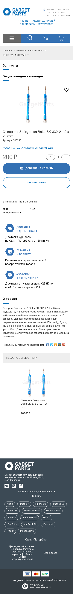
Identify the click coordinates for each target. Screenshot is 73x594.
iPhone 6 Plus (29, 518)
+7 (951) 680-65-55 (22, 560)
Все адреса (50, 553)
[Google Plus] (64, 343)
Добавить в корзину (39, 168)
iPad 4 (46, 518)
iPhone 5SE (58, 504)
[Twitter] (52, 343)
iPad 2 (10, 531)
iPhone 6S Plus (31, 511)
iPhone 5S (12, 511)
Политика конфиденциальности (36, 492)
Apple (10, 504)
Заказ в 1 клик (36, 183)
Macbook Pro (27, 531)
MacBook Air (30, 524)
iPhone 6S (40, 504)
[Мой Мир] (60, 343)
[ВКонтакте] (48, 343)
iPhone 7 (24, 504)
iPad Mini (48, 524)
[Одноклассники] (56, 343)
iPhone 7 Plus (53, 511)
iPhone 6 (11, 518)
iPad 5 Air (12, 524)
